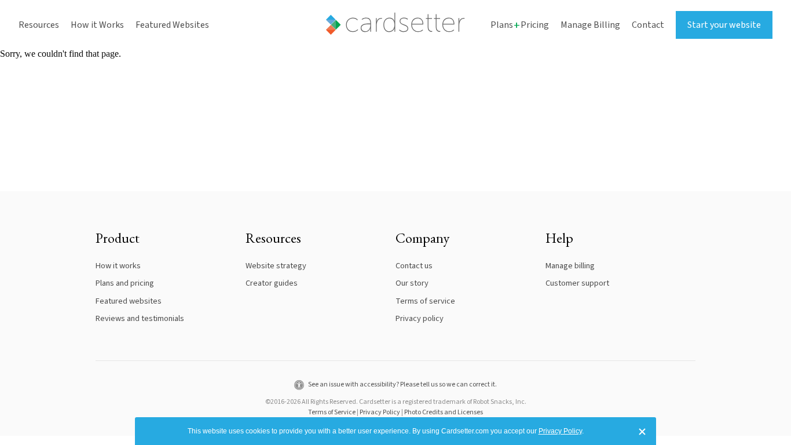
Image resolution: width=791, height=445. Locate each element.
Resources (39, 25)
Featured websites (129, 301)
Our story (412, 283)
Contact (648, 25)
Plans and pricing (125, 283)
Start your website (724, 25)
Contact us (414, 266)
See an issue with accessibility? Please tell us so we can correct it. (401, 384)
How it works (118, 266)
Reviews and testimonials (140, 318)
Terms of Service (332, 412)
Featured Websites (172, 25)
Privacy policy (419, 318)
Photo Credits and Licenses (443, 412)
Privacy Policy (380, 412)
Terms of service (425, 301)
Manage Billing (590, 25)
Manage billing (570, 266)
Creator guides (272, 283)
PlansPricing (519, 25)
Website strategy (276, 266)
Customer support (577, 283)
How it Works (97, 25)
